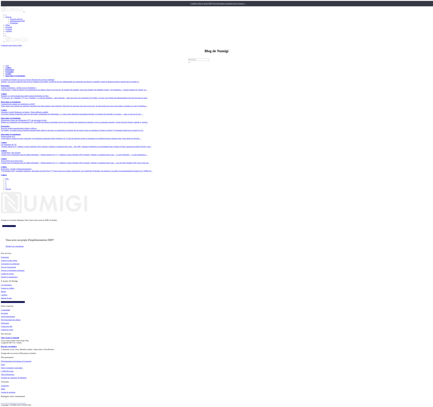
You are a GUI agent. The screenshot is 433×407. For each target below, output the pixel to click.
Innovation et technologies (11, 102)
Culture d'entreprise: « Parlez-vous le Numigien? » (19, 88)
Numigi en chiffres (7, 288)
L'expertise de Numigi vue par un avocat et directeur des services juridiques (27, 80)
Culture (4, 94)
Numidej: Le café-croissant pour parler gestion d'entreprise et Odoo (25, 96)
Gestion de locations (8, 392)
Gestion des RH (6, 326)
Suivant (8, 189)
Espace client (17, 45)
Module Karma (6, 298)
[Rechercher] (189, 62)
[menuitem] (16, 19)
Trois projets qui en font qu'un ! (12, 161)
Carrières (4, 295)
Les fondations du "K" (9, 145)
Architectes (5, 386)
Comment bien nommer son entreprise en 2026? (18, 104)
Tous (7, 66)
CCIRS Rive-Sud (7, 371)
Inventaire (4, 313)
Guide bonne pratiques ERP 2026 (13, 302)
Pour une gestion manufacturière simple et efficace (19, 128)
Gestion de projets (7, 274)
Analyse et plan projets (9, 260)
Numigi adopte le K (8, 136)
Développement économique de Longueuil (16, 361)
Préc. (7, 179)
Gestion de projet (7, 330)
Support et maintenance (9, 277)
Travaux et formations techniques (12, 270)
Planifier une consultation (15, 246)
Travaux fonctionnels (8, 267)
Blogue (3, 291)
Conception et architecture (10, 264)
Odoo (3, 365)
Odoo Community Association (12, 368)
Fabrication (5, 323)
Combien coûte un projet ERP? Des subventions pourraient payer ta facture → (218, 4)
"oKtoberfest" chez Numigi (10, 153)
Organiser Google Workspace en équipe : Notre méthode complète (24, 112)
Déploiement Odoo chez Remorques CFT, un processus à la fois (24, 120)
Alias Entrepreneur (7, 374)
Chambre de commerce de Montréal (13, 378)
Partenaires (5, 86)
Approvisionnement (8, 317)
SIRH (3, 389)
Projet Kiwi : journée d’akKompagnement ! (16, 169)
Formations (5, 257)
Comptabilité (5, 310)
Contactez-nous (6, 45)
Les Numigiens (6, 285)
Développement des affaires (11, 320)
